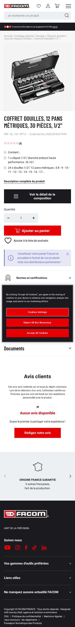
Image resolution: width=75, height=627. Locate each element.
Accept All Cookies (37, 333)
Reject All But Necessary (37, 322)
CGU (6, 616)
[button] (57, 6)
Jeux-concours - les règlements (20, 619)
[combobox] (37, 16)
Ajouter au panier (36, 231)
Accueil (8, 36)
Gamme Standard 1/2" (46, 38)
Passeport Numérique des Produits (23, 623)
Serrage (40, 36)
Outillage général (24, 36)
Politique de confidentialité (26, 616)
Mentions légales (53, 616)
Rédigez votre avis (37, 433)
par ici (54, 27)
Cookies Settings (37, 312)
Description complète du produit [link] (24, 181)
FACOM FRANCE (26, 609)
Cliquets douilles (56, 36)
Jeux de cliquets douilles (18, 38)
